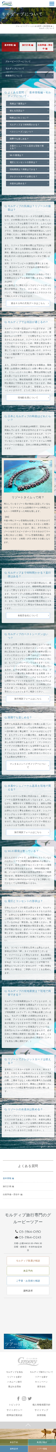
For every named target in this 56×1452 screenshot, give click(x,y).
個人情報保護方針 (41, 1405)
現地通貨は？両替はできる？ (23, 169)
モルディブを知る (14, 1372)
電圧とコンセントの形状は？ (23, 162)
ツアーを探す (41, 1377)
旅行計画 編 (27, 45)
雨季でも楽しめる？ (19, 139)
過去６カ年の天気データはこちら (28, 303)
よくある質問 (28, 1166)
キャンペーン (41, 1382)
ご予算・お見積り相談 (28, 1281)
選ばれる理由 (14, 1387)
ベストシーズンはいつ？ (21, 132)
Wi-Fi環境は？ (17, 155)
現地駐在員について (28, 397)
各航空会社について (28, 615)
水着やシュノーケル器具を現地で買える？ (27, 147)
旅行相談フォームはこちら (28, 699)
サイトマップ (41, 1410)
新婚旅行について (13, 75)
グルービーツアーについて (18, 61)
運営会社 (41, 1387)
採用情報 (41, 1415)
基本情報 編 (8, 1178)
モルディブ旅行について (41, 1372)
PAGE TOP (28, 1425)
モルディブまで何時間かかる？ (25, 124)
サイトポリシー (14, 1410)
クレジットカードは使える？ (23, 176)
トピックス (14, 1405)
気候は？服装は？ (18, 103)
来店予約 (14, 1442)
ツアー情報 (42, 1449)
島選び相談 (42, 1442)
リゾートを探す (14, 1377)
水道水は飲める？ (18, 183)
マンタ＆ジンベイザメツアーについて (28, 765)
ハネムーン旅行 (14, 1382)
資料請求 (14, 1449)
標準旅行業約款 (14, 1415)
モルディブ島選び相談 (28, 1260)
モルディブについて (14, 68)
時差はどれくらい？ (19, 118)
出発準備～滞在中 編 (45, 47)
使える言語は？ (17, 110)
